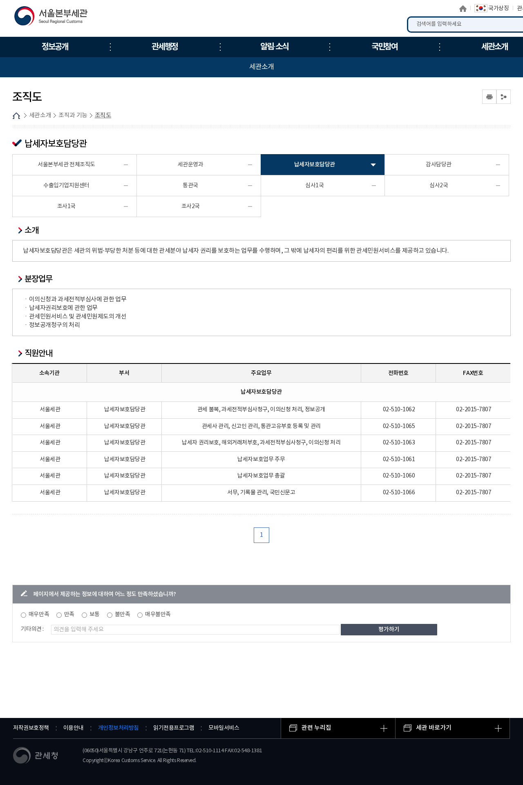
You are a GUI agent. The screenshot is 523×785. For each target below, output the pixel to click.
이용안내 (73, 728)
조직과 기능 (72, 115)
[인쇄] (489, 97)
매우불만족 (158, 614)
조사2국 (190, 206)
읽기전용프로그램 (173, 728)
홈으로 (463, 8)
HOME (16, 116)
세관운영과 (190, 164)
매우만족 (39, 614)
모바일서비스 (223, 728)
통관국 (190, 185)
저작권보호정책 (31, 728)
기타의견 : (32, 629)
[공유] (503, 97)
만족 (69, 614)
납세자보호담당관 (314, 164)
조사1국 (66, 206)
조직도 (103, 115)
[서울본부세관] (56, 18)
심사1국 (314, 185)
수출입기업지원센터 (66, 185)
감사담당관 (438, 164)
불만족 (122, 614)
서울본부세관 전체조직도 (66, 164)
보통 (94, 614)
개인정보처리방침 (118, 727)
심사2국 (438, 185)
